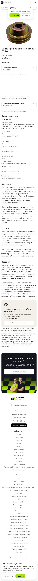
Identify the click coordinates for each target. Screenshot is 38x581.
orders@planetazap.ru (26, 256)
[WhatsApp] (20, 420)
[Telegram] (17, 420)
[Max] (24, 420)
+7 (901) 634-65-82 (17, 254)
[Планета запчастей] (7, 2)
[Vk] (13, 420)
